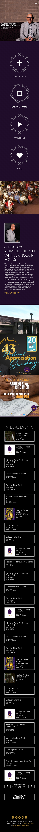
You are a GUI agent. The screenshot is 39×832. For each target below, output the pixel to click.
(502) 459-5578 (29, 823)
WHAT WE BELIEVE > (12, 293)
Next (37, 395)
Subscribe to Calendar (19, 797)
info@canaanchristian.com (21, 825)
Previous (2, 395)
